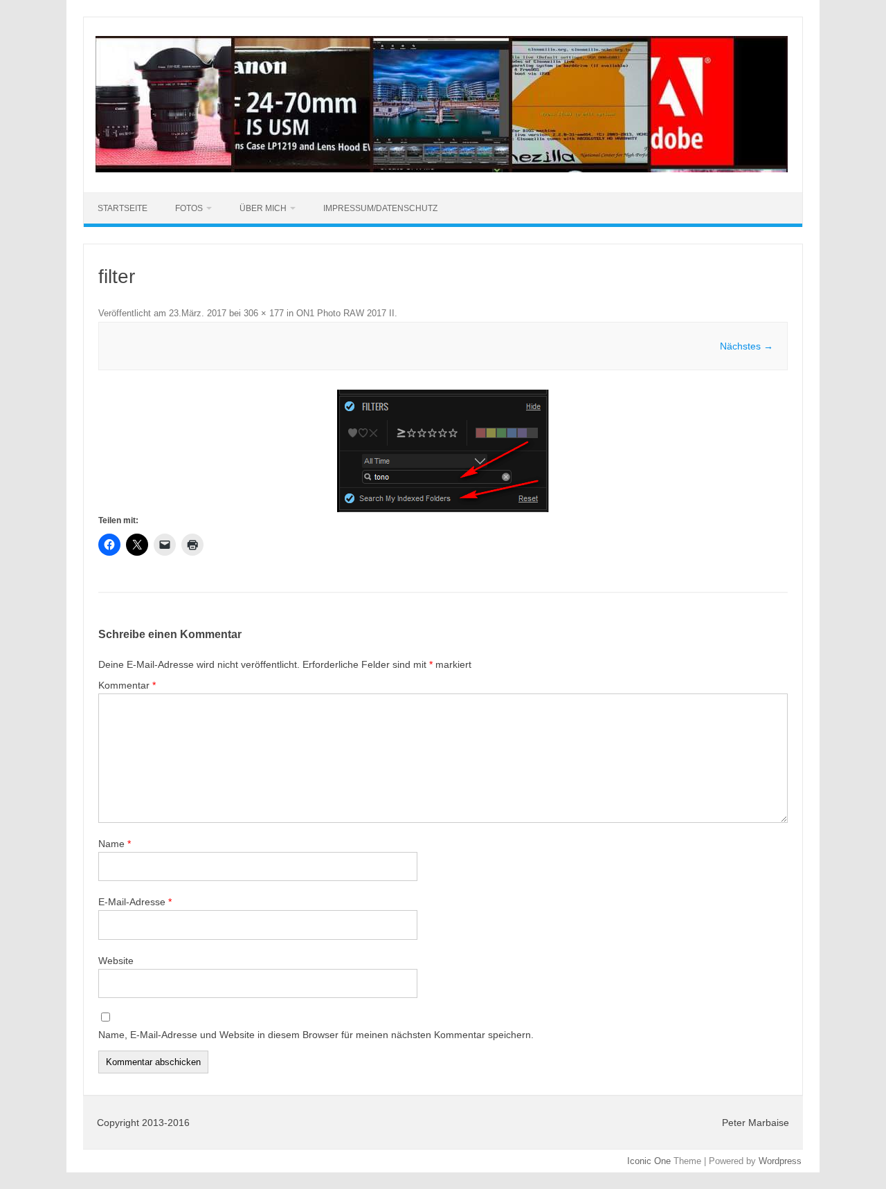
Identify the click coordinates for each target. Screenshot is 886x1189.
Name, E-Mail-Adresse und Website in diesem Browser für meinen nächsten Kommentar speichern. (316, 1034)
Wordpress (780, 1161)
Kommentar (127, 685)
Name (114, 843)
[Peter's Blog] (442, 168)
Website (116, 960)
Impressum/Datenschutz (380, 208)
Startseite (122, 208)
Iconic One (649, 1161)
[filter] (443, 451)
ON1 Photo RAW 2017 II (345, 313)
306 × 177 (264, 313)
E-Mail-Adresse (135, 901)
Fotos (189, 208)
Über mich (263, 208)
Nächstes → (746, 346)
